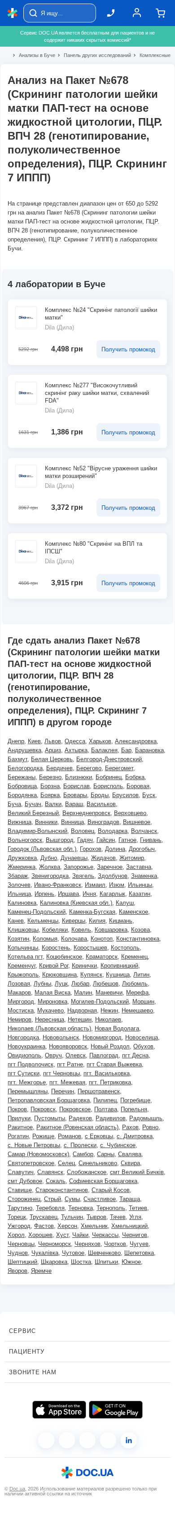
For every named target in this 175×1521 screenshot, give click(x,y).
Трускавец (43, 1217)
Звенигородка (50, 875)
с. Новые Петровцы (34, 1145)
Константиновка (137, 938)
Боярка (50, 795)
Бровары (75, 795)
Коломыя (45, 938)
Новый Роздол (110, 1046)
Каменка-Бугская (92, 911)
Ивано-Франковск (57, 884)
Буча (14, 804)
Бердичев (59, 768)
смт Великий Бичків (137, 1172)
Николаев (108, 1019)
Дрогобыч (142, 849)
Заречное (109, 867)
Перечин (62, 1091)
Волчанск (144, 831)
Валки (53, 804)
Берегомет (119, 768)
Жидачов (103, 858)
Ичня (89, 893)
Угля (135, 1217)
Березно (50, 777)
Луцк (61, 983)
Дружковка (22, 858)
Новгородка (23, 1037)
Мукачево (50, 1010)
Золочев (19, 884)
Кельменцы (42, 920)
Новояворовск (68, 1046)
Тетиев (138, 1208)
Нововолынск (61, 1037)
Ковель (81, 929)
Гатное (127, 840)
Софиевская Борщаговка (103, 1181)
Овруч (53, 1055)
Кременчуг (21, 965)
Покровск (43, 1109)
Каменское (133, 911)
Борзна (50, 786)
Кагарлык (112, 893)
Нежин (109, 1010)
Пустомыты (49, 1118)
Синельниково (98, 1163)
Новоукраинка (26, 1046)
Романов (69, 1136)
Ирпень (44, 893)
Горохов (90, 849)
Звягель (83, 875)
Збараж (18, 875)
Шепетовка (139, 1252)
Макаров (19, 992)
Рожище (43, 1136)
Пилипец (105, 1100)
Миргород (21, 1001)
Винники (46, 822)
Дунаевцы (74, 858)
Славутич (21, 1172)
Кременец (134, 956)
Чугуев (139, 1243)
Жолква (49, 867)
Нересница (49, 1019)
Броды (100, 795)
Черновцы (21, 1243)
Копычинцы (23, 947)
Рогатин (18, 1136)
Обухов (143, 1046)
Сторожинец (24, 1199)
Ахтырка (76, 750)
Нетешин (80, 1019)
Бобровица (22, 786)
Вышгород (60, 840)
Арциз (53, 750)
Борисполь (108, 786)
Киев (34, 741)
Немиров (19, 1019)
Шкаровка (54, 1261)
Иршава (68, 893)
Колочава (74, 938)
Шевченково (104, 1252)
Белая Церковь (52, 759)
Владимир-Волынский (37, 831)
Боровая (138, 786)
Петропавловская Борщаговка (49, 1100)
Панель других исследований (93, 55)
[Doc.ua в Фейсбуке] (46, 1440)
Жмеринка (21, 867)
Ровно (150, 1127)
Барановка (149, 750)
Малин (83, 992)
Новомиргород (102, 1037)
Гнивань (151, 840)
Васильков (101, 804)
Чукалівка (44, 1252)
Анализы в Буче (33, 55)
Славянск (50, 1172)
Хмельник (94, 1226)
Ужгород (19, 1226)
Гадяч (85, 840)
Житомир (131, 858)
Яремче (41, 1270)
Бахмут (17, 759)
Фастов (44, 1226)
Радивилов (111, 1118)
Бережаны (21, 777)
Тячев (118, 1217)
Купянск (91, 974)
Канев (16, 920)
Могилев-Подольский (100, 1001)
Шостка (81, 1261)
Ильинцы (140, 884)
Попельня (134, 1109)
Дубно (48, 858)
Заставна (138, 867)
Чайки (80, 1235)
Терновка (80, 1208)
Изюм (116, 884)
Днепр (16, 741)
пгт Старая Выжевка (114, 1064)
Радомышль (145, 1118)
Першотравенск (99, 1091)
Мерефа (137, 992)
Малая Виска (52, 992)
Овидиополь (24, 1055)
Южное (131, 1261)
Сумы (72, 1199)
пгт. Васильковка (106, 1073)
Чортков (115, 1243)
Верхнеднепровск (86, 813)
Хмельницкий (129, 1226)
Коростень (56, 947)
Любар (80, 983)
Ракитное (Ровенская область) (77, 1127)
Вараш (74, 804)
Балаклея (104, 750)
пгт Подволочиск (30, 1064)
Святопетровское (31, 1163)
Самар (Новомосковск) (38, 1154)
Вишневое (136, 822)
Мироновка (52, 1001)
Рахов (130, 1127)
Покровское (75, 1109)
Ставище (20, 1190)
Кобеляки (55, 929)
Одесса (75, 741)
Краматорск (102, 956)
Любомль (135, 983)
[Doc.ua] (12, 13)
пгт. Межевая (67, 1082)
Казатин (139, 893)
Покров (17, 1109)
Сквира (130, 1163)
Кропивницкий (119, 965)
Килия (97, 920)
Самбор (83, 1154)
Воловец (82, 831)
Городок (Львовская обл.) (42, 849)
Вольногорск (25, 840)
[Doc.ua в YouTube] (108, 1440)
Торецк (17, 1217)
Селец (66, 1163)
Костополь (125, 947)
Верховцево (130, 813)
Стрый (52, 1199)
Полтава (105, 1109)
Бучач (33, 804)
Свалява (129, 1154)
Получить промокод (128, 349)
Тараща (129, 1199)
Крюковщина (59, 974)
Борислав (76, 786)
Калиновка (22, 902)
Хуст (62, 1235)
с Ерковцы (99, 1136)
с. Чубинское (118, 1145)
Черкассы (105, 1235)
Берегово (88, 768)
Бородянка (22, 795)
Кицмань (120, 920)
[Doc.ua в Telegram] (87, 1440)
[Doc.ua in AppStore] (59, 1410)
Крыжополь (23, 974)
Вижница (19, 822)
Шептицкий (22, 1261)
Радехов (80, 1118)
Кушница (118, 974)
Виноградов (103, 822)
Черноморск (54, 1243)
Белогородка (25, 768)
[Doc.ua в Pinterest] (129, 1440)
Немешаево (137, 1010)
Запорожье (78, 867)
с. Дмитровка (135, 1136)
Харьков (100, 741)
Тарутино (20, 1208)
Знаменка (144, 875)
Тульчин (72, 1217)
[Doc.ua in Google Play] (116, 1410)
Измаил (95, 884)
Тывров (96, 1217)
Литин (141, 974)
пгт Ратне (70, 1064)
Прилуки (19, 1118)
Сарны (105, 1154)
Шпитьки (106, 1261)
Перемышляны (28, 1091)
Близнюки (78, 777)
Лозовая (19, 983)
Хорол (16, 1235)
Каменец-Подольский (37, 911)
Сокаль (56, 1181)
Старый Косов (111, 1190)
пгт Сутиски (23, 1073)
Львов (52, 741)
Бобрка (134, 777)
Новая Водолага (117, 1028)
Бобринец (109, 777)
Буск (148, 795)
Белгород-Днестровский (109, 759)
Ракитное (20, 1127)
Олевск (76, 1055)
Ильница (19, 893)
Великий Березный (33, 813)
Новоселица (141, 1037)
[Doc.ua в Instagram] (67, 1440)
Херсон (67, 1226)
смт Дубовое (25, 1181)
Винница (72, 822)
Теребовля (50, 1208)
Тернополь (110, 1208)
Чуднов (18, 1252)
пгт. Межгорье (27, 1082)
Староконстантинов (61, 1190)
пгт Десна (135, 1055)
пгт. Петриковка (110, 1082)
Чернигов (134, 1235)
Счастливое (99, 1199)
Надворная (82, 1010)
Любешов (105, 983)
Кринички (84, 965)
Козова (140, 929)
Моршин (143, 1001)
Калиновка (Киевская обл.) (76, 902)
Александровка (136, 741)
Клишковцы (23, 929)
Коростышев (90, 947)
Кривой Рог (53, 965)
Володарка (112, 831)
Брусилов (125, 795)
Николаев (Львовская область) (49, 1028)
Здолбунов (112, 875)
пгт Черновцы (61, 1073)
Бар (126, 750)
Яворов (17, 1270)
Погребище (135, 1100)
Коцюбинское (64, 956)
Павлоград (103, 1055)
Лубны (42, 983)
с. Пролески (80, 1145)
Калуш (125, 902)
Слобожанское (86, 1172)
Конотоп (102, 938)
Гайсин (105, 840)
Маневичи (109, 992)
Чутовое (73, 1252)
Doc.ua (17, 1488)
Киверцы (73, 920)
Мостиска (21, 1010)
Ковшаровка (111, 929)
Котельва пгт (25, 956)
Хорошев (40, 1235)
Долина (115, 849)
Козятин (18, 938)
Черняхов (87, 1243)
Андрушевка (24, 750)
